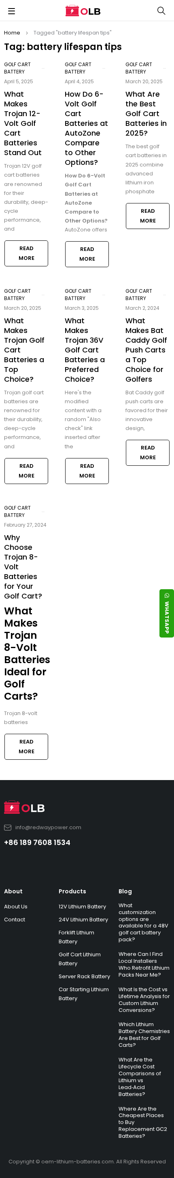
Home (12, 33)
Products (72, 891)
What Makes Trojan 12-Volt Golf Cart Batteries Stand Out (23, 123)
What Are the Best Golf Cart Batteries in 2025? (146, 113)
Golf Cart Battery (17, 68)
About (13, 891)
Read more (26, 253)
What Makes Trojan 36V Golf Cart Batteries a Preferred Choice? (85, 350)
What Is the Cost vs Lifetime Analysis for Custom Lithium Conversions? (144, 1000)
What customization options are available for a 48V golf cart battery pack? (143, 922)
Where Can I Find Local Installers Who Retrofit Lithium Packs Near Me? (144, 964)
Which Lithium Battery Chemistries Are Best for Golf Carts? (144, 1034)
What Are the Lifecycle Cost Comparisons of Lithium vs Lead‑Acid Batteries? (140, 1077)
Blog (125, 891)
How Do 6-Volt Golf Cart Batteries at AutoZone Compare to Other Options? (86, 128)
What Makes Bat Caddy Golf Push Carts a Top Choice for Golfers (146, 350)
